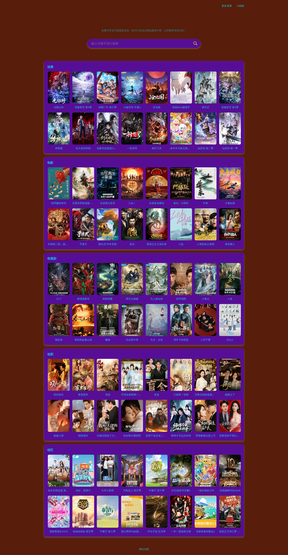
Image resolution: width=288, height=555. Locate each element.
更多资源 (227, 5)
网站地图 (144, 549)
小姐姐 (240, 5)
